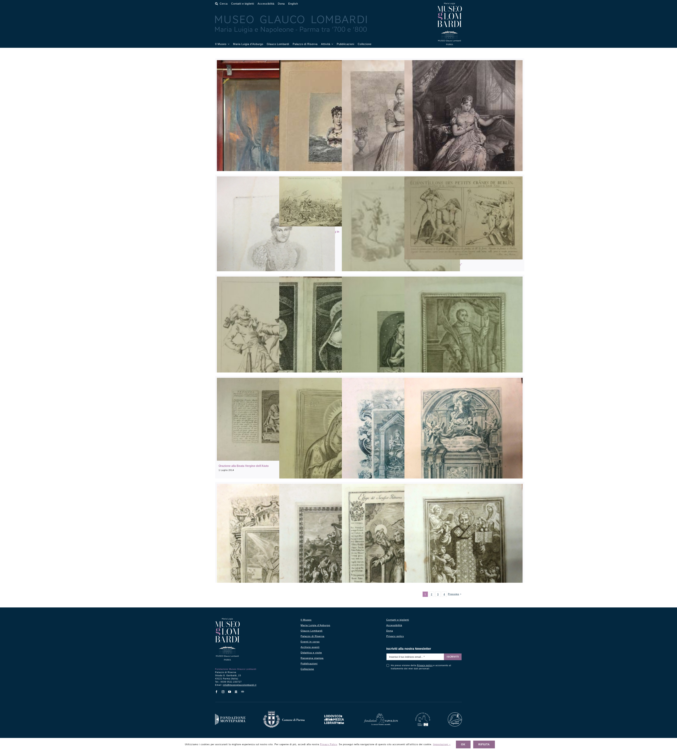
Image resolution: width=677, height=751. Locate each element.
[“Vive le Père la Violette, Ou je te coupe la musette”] (276, 350)
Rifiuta (484, 744)
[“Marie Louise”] (401, 143)
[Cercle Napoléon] (455, 713)
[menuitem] (293, 4)
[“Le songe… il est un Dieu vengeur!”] (401, 256)
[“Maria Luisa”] (276, 255)
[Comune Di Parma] (284, 712)
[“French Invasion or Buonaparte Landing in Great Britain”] (338, 201)
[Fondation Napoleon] (381, 714)
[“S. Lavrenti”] (463, 355)
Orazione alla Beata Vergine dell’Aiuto (244, 465)
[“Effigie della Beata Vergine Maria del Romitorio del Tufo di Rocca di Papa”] (401, 456)
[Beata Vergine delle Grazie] (401, 352)
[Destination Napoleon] (422, 713)
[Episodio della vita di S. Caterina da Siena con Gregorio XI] (338, 562)
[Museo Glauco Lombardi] (449, 3)
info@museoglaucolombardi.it (239, 685)
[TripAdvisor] (242, 691)
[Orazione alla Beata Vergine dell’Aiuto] (276, 419)
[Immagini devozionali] (338, 357)
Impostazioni (441, 744)
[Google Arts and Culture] (236, 691)
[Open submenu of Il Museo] (228, 44)
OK (463, 744)
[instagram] (223, 691)
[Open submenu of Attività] (331, 44)
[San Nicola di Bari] (463, 566)
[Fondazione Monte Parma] (230, 715)
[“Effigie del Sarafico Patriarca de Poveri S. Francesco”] (401, 558)
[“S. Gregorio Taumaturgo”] (276, 567)
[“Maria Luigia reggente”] (463, 148)
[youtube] (229, 691)
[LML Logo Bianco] (334, 713)
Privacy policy (425, 665)
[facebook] (216, 691)
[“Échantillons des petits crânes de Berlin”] (463, 217)
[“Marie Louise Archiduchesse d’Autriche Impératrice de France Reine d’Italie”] (338, 143)
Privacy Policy (328, 744)
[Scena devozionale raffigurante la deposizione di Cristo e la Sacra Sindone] (463, 456)
